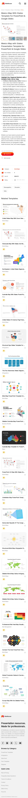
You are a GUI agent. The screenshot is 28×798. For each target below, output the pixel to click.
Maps (12, 10)
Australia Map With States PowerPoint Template (13, 294)
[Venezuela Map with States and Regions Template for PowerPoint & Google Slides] (14, 235)
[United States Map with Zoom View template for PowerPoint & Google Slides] (14, 209)
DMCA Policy (4, 788)
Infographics (4, 755)
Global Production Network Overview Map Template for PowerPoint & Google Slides (13, 675)
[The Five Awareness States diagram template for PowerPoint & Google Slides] (14, 362)
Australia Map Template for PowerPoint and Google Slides (13, 447)
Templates (7, 10)
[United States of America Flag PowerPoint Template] (14, 311)
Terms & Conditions (6, 779)
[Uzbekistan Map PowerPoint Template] (14, 488)
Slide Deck (4, 758)
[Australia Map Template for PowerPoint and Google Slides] (14, 438)
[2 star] (19, 180)
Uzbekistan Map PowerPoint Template (13, 497)
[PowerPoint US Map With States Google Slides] (14, 463)
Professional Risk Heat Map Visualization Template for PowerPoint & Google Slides (13, 624)
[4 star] (22, 180)
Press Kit (3, 791)
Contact (3, 782)
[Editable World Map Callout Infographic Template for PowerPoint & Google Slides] (14, 565)
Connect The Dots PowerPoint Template (13, 650)
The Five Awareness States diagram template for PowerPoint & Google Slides (13, 370)
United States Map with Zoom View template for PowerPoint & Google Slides (13, 218)
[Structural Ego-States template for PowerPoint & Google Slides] (14, 336)
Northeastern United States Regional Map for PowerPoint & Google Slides (13, 269)
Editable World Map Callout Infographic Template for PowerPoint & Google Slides (13, 573)
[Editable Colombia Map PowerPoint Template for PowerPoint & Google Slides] (14, 412)
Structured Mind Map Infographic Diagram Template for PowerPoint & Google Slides (13, 548)
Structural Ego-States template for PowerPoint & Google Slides (13, 345)
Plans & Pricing (5, 772)
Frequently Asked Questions (8, 776)
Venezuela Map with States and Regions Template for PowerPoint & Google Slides (13, 243)
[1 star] (17, 180)
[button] (7, 29)
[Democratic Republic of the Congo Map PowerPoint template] (14, 514)
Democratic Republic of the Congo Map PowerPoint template (13, 523)
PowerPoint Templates (7, 752)
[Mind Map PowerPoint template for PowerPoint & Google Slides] (14, 387)
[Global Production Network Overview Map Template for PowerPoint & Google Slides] (14, 666)
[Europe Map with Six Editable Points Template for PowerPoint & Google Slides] (14, 692)
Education (17, 187)
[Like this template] (25, 221)
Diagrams (3, 764)
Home (2, 10)
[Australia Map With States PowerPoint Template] (14, 285)
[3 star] (20, 180)
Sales (5, 191)
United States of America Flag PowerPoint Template (13, 320)
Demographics (7, 187)
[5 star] (23, 180)
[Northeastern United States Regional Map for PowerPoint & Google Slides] (14, 260)
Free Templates (5, 761)
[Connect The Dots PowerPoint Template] (14, 641)
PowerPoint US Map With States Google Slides (13, 472)
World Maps (17, 10)
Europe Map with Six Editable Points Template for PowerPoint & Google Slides (13, 700)
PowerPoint (8, 154)
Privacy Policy (4, 785)
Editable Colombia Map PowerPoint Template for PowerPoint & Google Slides (13, 421)
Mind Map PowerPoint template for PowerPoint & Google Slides (13, 396)
